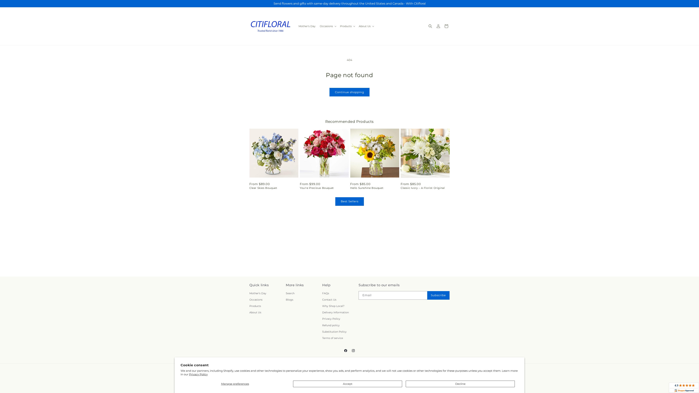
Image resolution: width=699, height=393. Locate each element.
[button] (328, 26)
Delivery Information (335, 312)
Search (290, 293)
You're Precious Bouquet (317, 188)
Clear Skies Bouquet (263, 188)
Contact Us (329, 299)
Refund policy (331, 325)
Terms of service (332, 338)
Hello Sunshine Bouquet (366, 188)
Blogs (289, 299)
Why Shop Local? (333, 306)
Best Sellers (349, 201)
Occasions (255, 299)
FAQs (325, 293)
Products (255, 306)
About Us (255, 312)
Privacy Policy (198, 374)
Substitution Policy (334, 331)
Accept (347, 384)
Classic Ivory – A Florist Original (423, 188)
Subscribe (438, 295)
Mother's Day (257, 293)
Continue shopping (349, 92)
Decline (460, 384)
